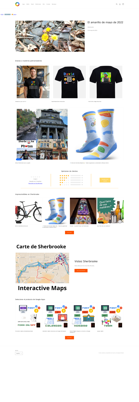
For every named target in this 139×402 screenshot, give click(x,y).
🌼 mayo (14, 14)
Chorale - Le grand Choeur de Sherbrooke (79, 226)
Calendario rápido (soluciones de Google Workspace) (54, 331)
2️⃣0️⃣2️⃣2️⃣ (7, 14)
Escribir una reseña (105, 180)
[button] (116, 4)
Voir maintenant (81, 270)
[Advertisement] (43, 380)
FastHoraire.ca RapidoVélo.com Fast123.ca (108, 352)
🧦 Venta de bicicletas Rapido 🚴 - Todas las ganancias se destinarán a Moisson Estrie (89, 163)
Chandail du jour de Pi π (20, 101)
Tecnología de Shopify (120, 352)
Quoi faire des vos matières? (103, 226)
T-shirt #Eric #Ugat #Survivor (94, 101)
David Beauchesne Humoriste (58, 101)
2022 (2, 14)
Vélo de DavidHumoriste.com (21, 226)
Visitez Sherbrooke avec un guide (22, 163)
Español (18, 353)
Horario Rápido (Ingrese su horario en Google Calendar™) (80, 332)
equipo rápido (100, 331)
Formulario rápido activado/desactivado (24, 331)
